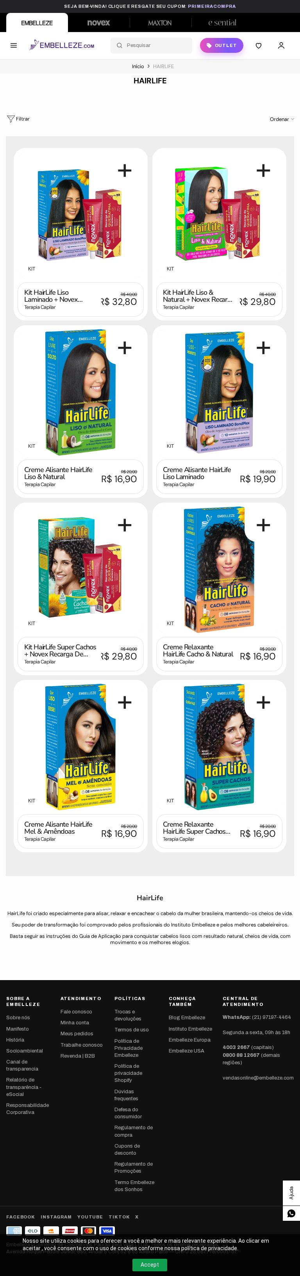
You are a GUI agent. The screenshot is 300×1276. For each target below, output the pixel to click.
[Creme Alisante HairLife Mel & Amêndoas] (81, 747)
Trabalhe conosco (82, 1045)
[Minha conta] (281, 45)
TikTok (119, 1217)
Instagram (56, 1217)
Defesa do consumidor (128, 1113)
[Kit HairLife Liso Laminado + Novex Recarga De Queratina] (81, 215)
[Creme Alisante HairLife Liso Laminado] (219, 392)
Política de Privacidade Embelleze (128, 1048)
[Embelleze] (37, 22)
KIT (31, 269)
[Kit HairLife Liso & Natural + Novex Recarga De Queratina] (219, 215)
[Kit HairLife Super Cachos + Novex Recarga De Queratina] (81, 569)
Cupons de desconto (127, 1149)
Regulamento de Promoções (133, 1167)
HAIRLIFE (163, 66)
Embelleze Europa (190, 1040)
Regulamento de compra (133, 1131)
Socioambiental (24, 1051)
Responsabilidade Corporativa (27, 1109)
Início (138, 66)
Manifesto (17, 1029)
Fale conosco (76, 1012)
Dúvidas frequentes (126, 1095)
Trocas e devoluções (127, 1015)
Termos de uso (131, 1030)
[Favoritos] (258, 45)
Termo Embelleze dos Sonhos (134, 1186)
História (15, 1040)
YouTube (90, 1217)
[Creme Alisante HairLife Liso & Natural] (81, 392)
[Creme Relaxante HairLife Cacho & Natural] (219, 569)
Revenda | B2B (78, 1056)
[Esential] (222, 22)
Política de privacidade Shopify (128, 1073)
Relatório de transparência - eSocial (23, 1087)
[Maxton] (160, 22)
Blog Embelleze (187, 1017)
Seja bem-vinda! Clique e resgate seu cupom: (150, 6)
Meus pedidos (77, 1033)
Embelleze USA (186, 1051)
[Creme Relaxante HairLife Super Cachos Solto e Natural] (219, 747)
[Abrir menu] (13, 45)
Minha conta (75, 1022)
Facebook (20, 1217)
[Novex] (99, 22)
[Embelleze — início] (61, 45)
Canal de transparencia (22, 1065)
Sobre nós (18, 1017)
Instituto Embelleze (190, 1029)
